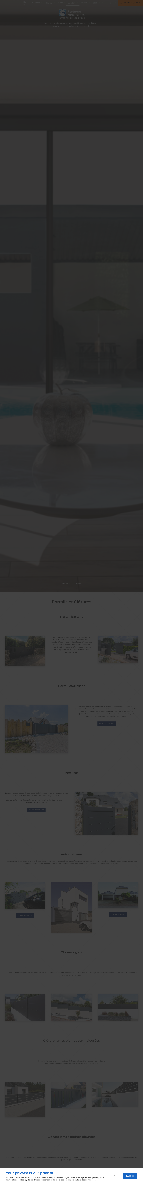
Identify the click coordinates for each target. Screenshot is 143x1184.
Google (84, 1180)
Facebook (91, 1180)
